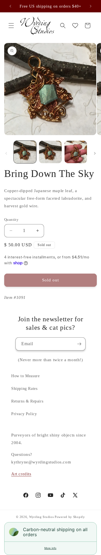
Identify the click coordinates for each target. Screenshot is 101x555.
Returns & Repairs (27, 401)
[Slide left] (6, 153)
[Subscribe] (79, 344)
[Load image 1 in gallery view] (25, 152)
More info (50, 548)
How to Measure (25, 376)
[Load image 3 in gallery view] (76, 152)
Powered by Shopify (70, 516)
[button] (11, 25)
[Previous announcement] (10, 6)
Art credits (21, 474)
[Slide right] (95, 153)
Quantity (11, 219)
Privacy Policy (24, 414)
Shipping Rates (24, 388)
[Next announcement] (90, 6)
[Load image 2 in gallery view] (50, 152)
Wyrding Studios (41, 516)
